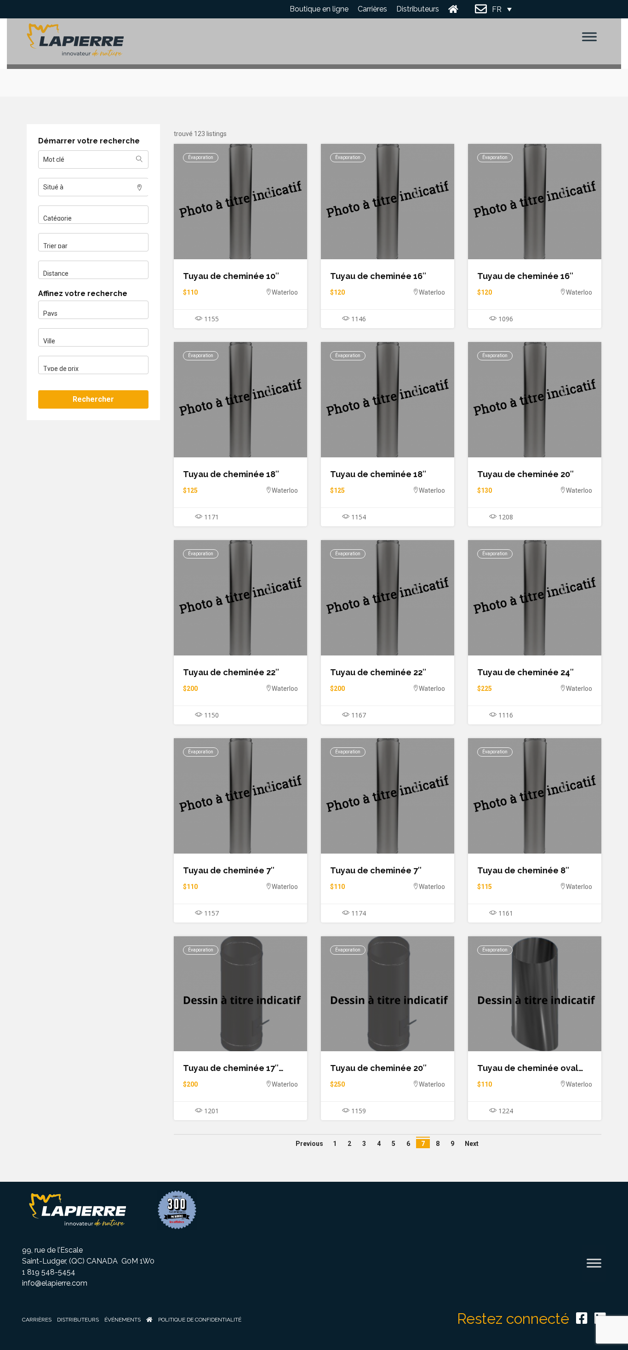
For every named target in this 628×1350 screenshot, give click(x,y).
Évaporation (200, 157)
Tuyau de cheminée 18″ (231, 474)
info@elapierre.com (54, 1283)
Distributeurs (417, 9)
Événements (122, 1319)
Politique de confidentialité (199, 1319)
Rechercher (93, 399)
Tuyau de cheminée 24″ (525, 672)
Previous (309, 1143)
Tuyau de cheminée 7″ (228, 870)
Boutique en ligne (319, 9)
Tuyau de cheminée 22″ (231, 672)
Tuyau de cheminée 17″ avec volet (231, 1068)
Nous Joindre (481, 9)
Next (472, 1143)
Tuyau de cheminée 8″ (523, 870)
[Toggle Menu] (589, 36)
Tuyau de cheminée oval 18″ (527, 1068)
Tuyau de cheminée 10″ (231, 276)
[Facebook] (582, 1318)
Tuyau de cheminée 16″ (378, 276)
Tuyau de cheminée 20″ (525, 474)
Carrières (372, 9)
